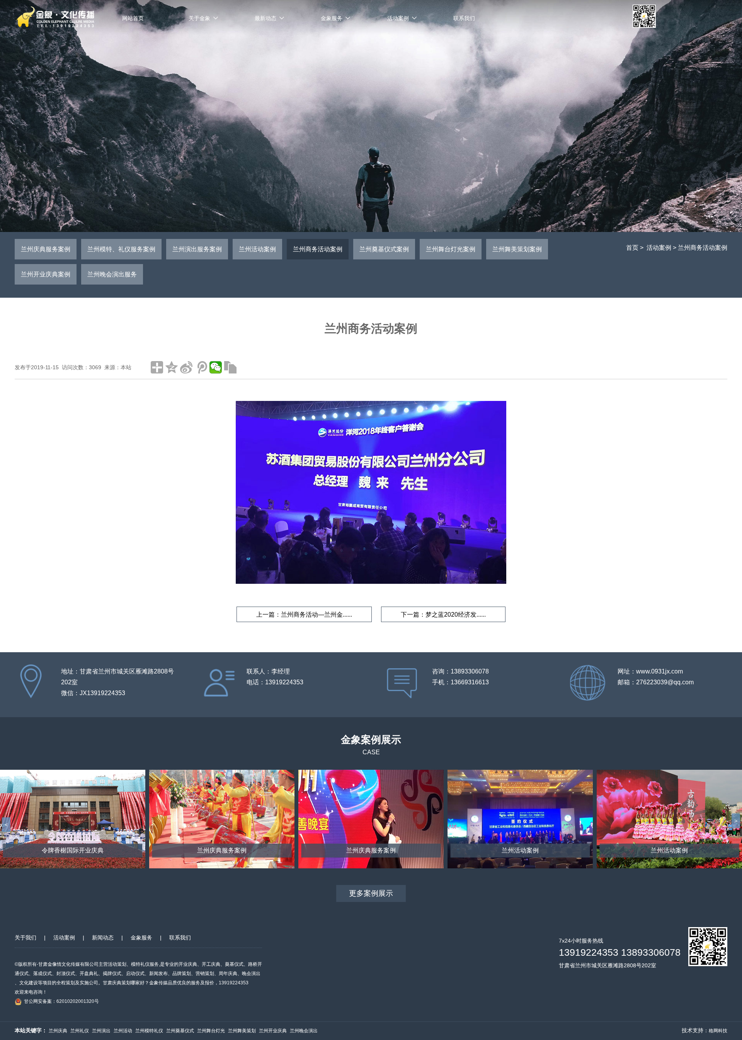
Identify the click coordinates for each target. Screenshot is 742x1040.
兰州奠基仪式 (180, 1030)
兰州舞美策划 (242, 1030)
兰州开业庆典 (273, 1030)
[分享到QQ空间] (171, 367)
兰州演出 (101, 1030)
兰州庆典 (58, 1030)
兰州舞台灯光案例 (450, 249)
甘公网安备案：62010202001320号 (61, 1001)
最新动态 (265, 18)
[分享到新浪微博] (186, 367)
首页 (632, 247)
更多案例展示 (371, 893)
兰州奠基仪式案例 (384, 249)
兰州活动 (123, 1030)
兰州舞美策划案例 (517, 249)
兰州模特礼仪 (149, 1030)
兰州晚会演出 (304, 1030)
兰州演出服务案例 (197, 249)
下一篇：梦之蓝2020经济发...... (443, 614)
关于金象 (199, 18)
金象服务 (331, 18)
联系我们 (464, 18)
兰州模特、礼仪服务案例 (121, 249)
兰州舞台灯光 (211, 1030)
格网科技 (718, 1030)
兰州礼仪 (79, 1030)
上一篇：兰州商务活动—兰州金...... (304, 614)
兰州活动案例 (257, 249)
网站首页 (133, 18)
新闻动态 (103, 937)
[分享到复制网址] (230, 367)
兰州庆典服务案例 (45, 249)
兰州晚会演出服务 (112, 274)
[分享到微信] (215, 367)
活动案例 (398, 18)
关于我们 (25, 937)
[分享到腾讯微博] (201, 367)
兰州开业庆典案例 (45, 274)
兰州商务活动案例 (702, 247)
